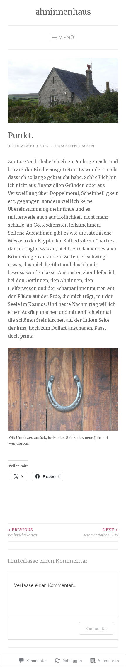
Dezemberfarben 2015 (100, 532)
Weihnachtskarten (22, 532)
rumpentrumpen (74, 146)
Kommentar (96, 628)
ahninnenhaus (63, 12)
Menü (66, 38)
